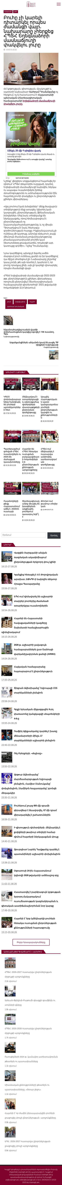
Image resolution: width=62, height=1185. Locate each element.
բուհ (9, 302)
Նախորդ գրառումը (11, 336)
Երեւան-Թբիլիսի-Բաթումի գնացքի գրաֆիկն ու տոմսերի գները (30, 1002)
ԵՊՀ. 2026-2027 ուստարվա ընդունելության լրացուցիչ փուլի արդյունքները (27, 1143)
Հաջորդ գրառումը (51, 347)
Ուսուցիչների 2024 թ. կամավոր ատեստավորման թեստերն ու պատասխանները (31, 1059)
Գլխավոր (8, 11)
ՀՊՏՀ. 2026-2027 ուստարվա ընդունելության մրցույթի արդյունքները (28, 974)
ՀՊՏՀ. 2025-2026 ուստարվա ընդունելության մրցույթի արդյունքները (28, 1030)
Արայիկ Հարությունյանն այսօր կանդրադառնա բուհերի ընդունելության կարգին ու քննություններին (49, 407)
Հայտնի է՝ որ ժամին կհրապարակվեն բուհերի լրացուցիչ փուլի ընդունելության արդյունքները (30, 1115)
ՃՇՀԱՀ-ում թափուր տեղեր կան (49, 503)
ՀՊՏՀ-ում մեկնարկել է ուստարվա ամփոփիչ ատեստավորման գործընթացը (49, 457)
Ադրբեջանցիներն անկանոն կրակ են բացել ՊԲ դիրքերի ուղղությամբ (34, 343)
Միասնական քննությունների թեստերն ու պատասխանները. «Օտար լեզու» (27, 1087)
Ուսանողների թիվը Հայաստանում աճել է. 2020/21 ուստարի (12, 506)
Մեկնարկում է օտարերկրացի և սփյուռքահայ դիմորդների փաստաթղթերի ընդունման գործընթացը (31, 405)
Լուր (15, 11)
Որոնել (54, 535)
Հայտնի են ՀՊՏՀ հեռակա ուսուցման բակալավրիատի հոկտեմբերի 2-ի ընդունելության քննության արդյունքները (30, 459)
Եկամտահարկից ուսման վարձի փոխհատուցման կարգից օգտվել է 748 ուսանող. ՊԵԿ (29, 332)
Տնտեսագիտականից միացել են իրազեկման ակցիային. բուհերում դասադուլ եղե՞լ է (31, 509)
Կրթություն (10, 383)
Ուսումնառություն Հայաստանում (13, 491)
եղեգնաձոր (20, 302)
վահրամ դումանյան (15, 306)
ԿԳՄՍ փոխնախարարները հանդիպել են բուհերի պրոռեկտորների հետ (12, 403)
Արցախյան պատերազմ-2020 (12, 432)
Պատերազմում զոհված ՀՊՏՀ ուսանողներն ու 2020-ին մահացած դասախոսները (12, 455)
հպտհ (32, 302)
